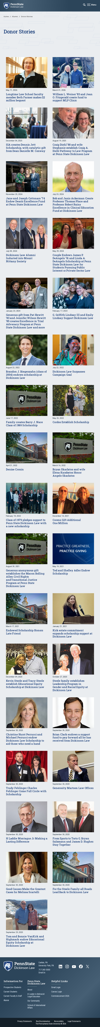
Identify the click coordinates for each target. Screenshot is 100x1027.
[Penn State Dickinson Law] (15, 6)
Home (6, 16)
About (29, 989)
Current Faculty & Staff (13, 996)
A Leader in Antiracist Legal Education (36, 995)
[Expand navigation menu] (84, 5)
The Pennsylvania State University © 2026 (51, 1024)
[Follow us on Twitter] (88, 967)
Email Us (42, 972)
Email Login (55, 987)
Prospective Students (12, 987)
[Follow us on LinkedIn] (61, 968)
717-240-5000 (44, 969)
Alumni (15, 16)
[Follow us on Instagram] (67, 968)
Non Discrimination (43, 1021)
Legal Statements (74, 1021)
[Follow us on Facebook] (81, 968)
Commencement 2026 (60, 996)
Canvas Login (56, 991)
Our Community (33, 1001)
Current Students (10, 991)
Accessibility (59, 1021)
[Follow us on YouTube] (74, 968)
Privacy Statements (24, 1021)
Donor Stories (27, 16)
